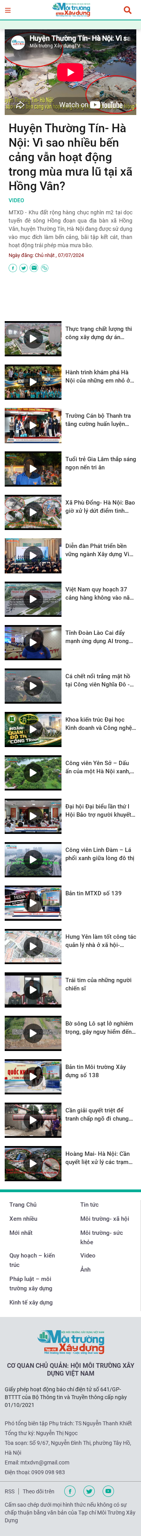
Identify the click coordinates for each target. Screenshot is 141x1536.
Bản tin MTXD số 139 (93, 893)
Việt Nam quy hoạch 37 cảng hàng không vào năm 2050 (100, 594)
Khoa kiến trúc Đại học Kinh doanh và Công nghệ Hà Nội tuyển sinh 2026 (98, 724)
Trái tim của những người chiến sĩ (98, 984)
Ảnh (85, 1269)
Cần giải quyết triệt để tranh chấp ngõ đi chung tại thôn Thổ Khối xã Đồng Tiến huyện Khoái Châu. (99, 1115)
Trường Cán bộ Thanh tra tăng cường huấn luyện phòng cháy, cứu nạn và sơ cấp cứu (99, 420)
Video (88, 1255)
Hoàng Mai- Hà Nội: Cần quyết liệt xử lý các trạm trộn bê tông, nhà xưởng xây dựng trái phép (97, 1158)
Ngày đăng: (21, 255)
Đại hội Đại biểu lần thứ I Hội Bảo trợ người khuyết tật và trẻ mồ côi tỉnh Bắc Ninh (98, 811)
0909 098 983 (48, 1472)
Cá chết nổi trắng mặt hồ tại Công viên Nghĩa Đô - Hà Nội (97, 681)
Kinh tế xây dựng (31, 1302)
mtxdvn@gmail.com (44, 1462)
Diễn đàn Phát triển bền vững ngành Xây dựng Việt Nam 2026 (99, 551)
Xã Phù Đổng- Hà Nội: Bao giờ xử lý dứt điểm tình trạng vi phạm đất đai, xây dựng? (100, 507)
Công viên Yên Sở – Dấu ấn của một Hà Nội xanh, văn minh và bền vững (97, 768)
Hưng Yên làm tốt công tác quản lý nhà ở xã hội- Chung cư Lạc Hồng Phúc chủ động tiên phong (100, 941)
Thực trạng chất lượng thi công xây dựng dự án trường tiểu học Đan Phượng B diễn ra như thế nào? (98, 333)
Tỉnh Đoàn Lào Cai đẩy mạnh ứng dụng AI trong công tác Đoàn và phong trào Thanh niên (97, 637)
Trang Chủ (22, 1204)
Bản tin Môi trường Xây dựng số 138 (95, 1071)
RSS (9, 1491)
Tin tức (89, 1204)
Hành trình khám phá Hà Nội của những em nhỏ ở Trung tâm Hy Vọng (97, 377)
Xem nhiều (23, 1218)
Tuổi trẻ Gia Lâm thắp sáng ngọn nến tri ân (100, 463)
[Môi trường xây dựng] (70, 10)
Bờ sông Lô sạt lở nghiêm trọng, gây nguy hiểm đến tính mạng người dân (99, 1028)
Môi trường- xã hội (104, 1218)
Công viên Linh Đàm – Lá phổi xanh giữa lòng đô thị (99, 854)
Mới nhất (21, 1232)
